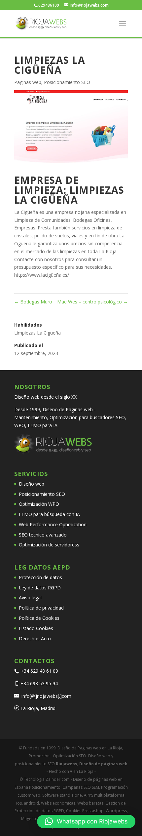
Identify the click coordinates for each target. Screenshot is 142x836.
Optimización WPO (39, 504)
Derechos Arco (35, 638)
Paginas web (27, 82)
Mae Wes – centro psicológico (92, 302)
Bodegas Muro (33, 302)
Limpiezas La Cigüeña (37, 333)
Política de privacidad (41, 608)
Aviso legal (30, 597)
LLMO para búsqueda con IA (49, 514)
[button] (86, 821)
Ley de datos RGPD (40, 587)
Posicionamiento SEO (67, 82)
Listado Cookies (36, 628)
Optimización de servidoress (49, 544)
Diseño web (31, 484)
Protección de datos (40, 577)
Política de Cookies (39, 618)
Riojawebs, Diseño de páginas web (91, 764)
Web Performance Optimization (53, 524)
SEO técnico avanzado (43, 535)
